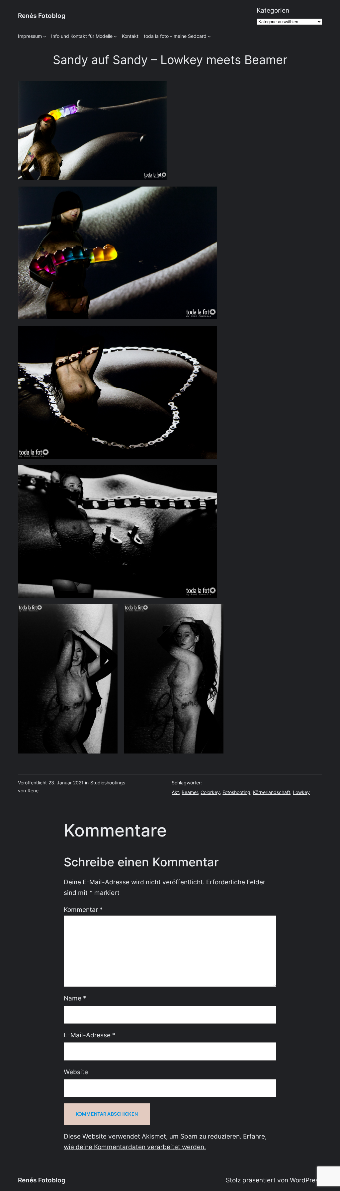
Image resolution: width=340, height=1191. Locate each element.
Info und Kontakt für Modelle (82, 36)
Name (75, 998)
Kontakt (130, 36)
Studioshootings (107, 782)
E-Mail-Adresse (90, 1035)
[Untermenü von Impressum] (44, 36)
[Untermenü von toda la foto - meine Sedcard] (209, 36)
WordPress (306, 1180)
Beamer (190, 792)
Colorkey (210, 792)
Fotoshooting (236, 792)
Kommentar (83, 909)
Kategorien (273, 10)
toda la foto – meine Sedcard (175, 36)
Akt (175, 792)
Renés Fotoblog (41, 16)
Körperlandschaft (271, 792)
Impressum (30, 36)
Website (76, 1072)
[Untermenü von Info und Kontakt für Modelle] (115, 36)
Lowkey (301, 792)
